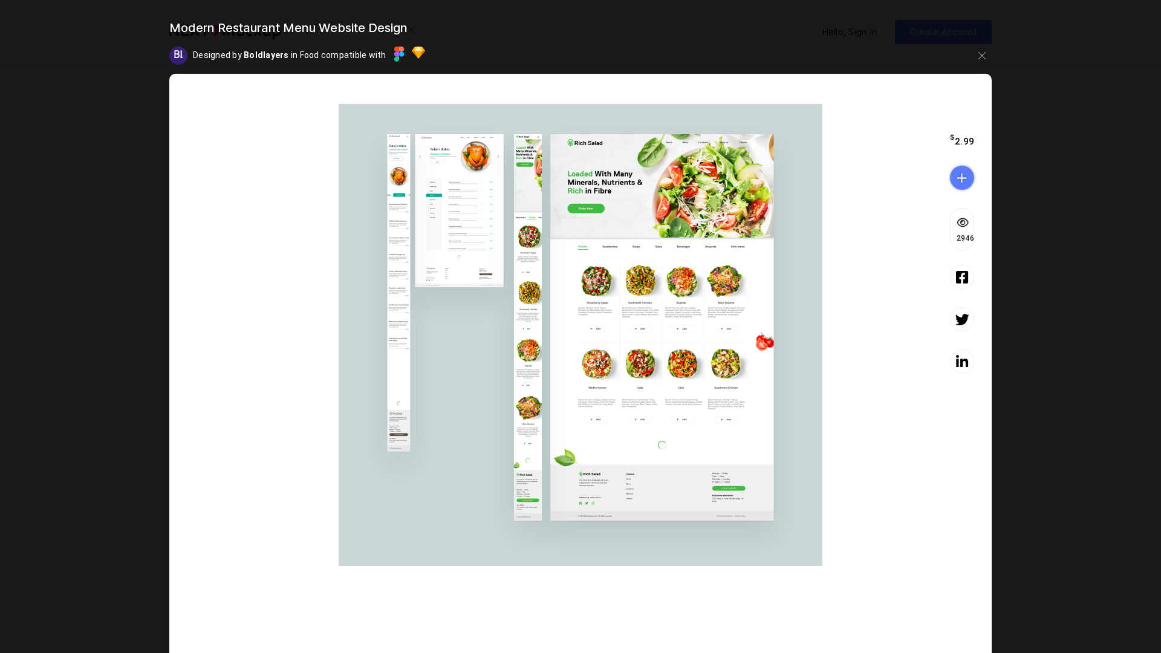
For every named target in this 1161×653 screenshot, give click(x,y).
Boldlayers (267, 55)
